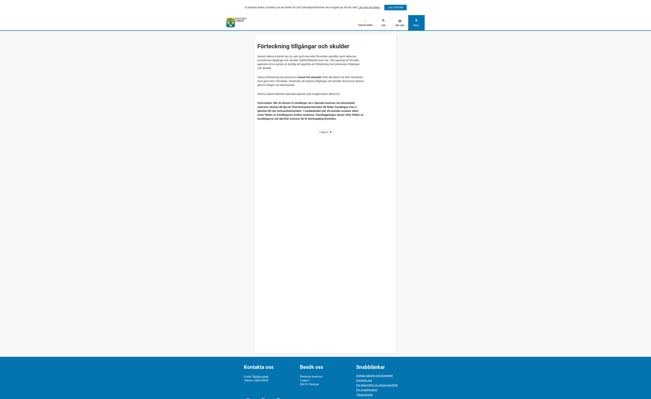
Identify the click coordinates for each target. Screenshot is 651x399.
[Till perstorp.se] (251, 23)
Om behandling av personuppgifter (377, 385)
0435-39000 (261, 380)
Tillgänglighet (364, 394)
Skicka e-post (261, 376)
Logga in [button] (324, 132)
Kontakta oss (364, 380)
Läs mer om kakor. (369, 7)
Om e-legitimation (366, 390)
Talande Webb (365, 25)
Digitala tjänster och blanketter (374, 375)
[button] (365, 22)
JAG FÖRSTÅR (395, 7)
